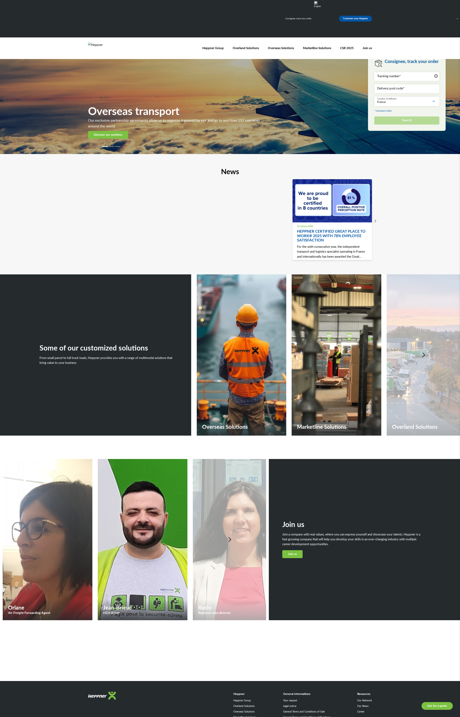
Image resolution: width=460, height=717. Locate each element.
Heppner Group (213, 48)
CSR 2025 (347, 48)
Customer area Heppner (355, 18)
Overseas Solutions (281, 48)
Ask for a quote (437, 705)
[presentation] (422, 355)
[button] (93, 146)
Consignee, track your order (298, 18)
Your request (290, 700)
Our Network (364, 700)
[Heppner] (108, 48)
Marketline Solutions (317, 48)
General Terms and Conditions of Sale (304, 712)
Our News (363, 706)
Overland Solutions (246, 48)
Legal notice (289, 706)
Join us (367, 48)
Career (360, 712)
